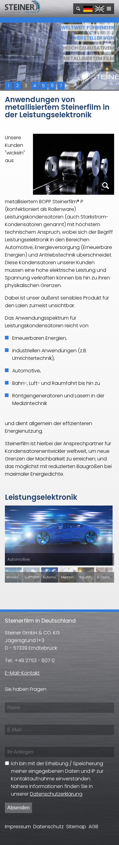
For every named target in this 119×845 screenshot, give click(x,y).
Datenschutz (48, 826)
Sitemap (76, 826)
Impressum (18, 826)
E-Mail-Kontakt (22, 672)
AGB (93, 826)
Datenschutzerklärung (56, 793)
